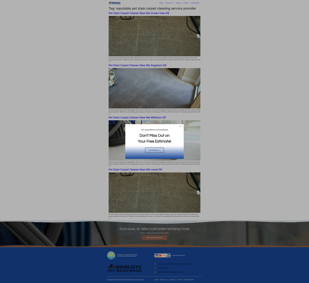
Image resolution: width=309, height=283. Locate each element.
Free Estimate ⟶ (154, 150)
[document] (154, 141)
